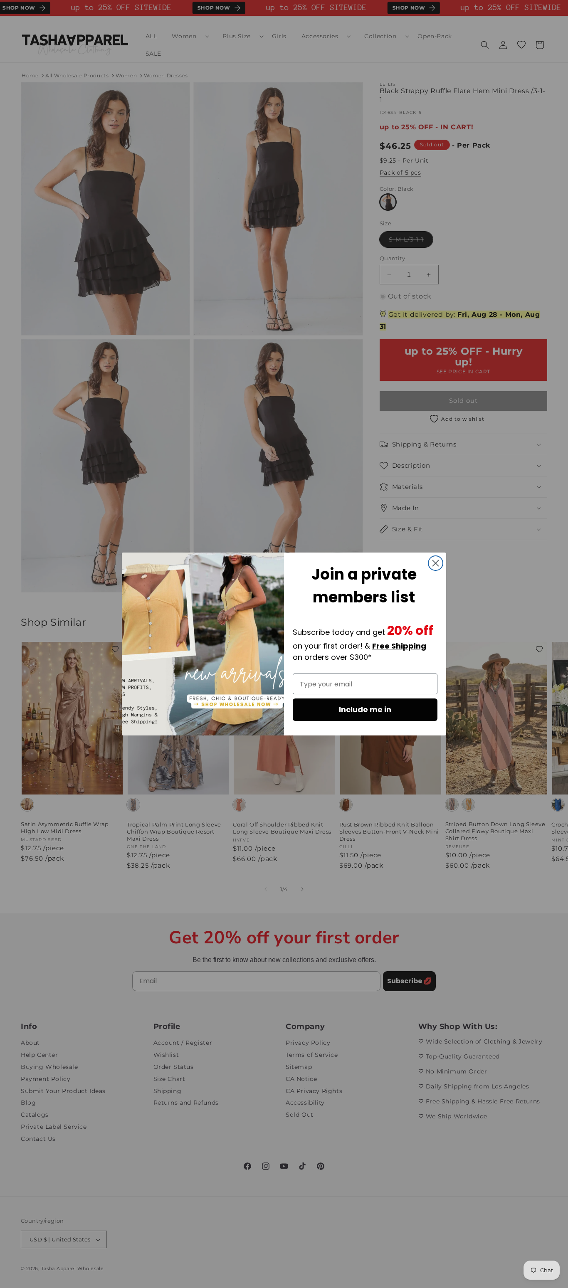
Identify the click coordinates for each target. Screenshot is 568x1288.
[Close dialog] (435, 563)
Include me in (365, 709)
